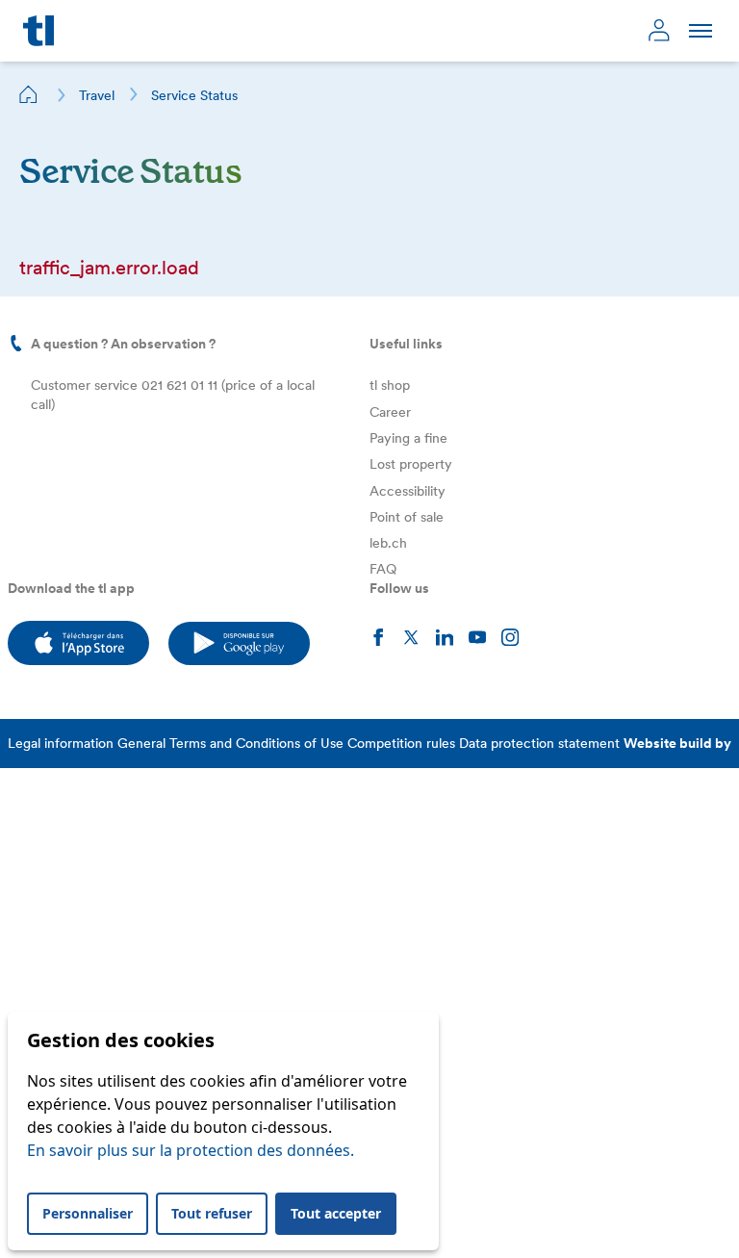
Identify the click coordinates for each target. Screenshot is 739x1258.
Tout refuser (211, 1213)
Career (390, 412)
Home (28, 94)
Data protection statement (539, 743)
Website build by (677, 743)
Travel (97, 95)
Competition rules (401, 743)
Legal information (61, 743)
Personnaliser (87, 1213)
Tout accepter (336, 1213)
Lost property (411, 464)
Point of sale (407, 517)
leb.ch (388, 543)
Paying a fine (408, 438)
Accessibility (408, 491)
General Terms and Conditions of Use (230, 743)
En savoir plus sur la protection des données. (190, 1150)
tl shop (390, 385)
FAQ (383, 569)
